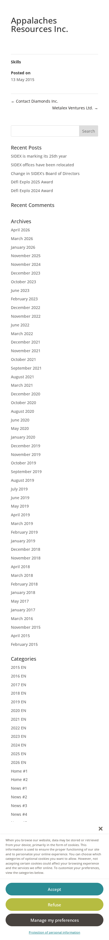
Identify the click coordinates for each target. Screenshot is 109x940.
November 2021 (26, 350)
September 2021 (26, 368)
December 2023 (25, 273)
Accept (54, 889)
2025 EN (18, 753)
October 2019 (23, 463)
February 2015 (24, 644)
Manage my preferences (54, 920)
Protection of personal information (54, 932)
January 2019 (23, 540)
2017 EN (18, 684)
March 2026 (22, 238)
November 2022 (26, 316)
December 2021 (25, 342)
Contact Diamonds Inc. (34, 101)
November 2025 (26, 255)
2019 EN (18, 701)
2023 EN (18, 736)
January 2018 (23, 592)
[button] (100, 828)
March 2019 (22, 523)
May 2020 (20, 428)
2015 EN (18, 667)
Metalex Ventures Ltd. (75, 107)
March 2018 (22, 575)
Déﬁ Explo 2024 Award (32, 190)
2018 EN (18, 693)
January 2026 (23, 247)
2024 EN (18, 745)
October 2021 (23, 359)
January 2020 (23, 437)
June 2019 (20, 497)
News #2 (19, 797)
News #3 (19, 805)
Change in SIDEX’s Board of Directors (45, 173)
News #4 (19, 814)
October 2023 (23, 281)
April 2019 (20, 514)
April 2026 (20, 229)
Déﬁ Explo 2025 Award (32, 182)
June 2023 (20, 290)
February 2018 (24, 584)
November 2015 (26, 627)
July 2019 (19, 489)
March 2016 (22, 618)
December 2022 (25, 307)
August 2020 (22, 411)
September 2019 (26, 471)
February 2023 (24, 298)
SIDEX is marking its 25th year (39, 156)
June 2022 (20, 325)
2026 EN (18, 762)
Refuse (54, 904)
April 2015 (20, 635)
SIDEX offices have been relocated (42, 164)
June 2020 (20, 420)
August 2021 (22, 376)
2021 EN (18, 719)
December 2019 (25, 445)
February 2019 (24, 532)
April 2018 (20, 566)
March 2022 (22, 333)
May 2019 (20, 506)
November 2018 (26, 558)
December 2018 (25, 549)
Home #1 (19, 771)
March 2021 (22, 385)
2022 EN (18, 728)
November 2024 (26, 264)
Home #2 (19, 779)
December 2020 (25, 394)
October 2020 (23, 402)
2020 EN (18, 710)
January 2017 (23, 609)
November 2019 (26, 454)
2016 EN (18, 676)
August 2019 (22, 480)
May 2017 (20, 601)
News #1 (19, 788)
